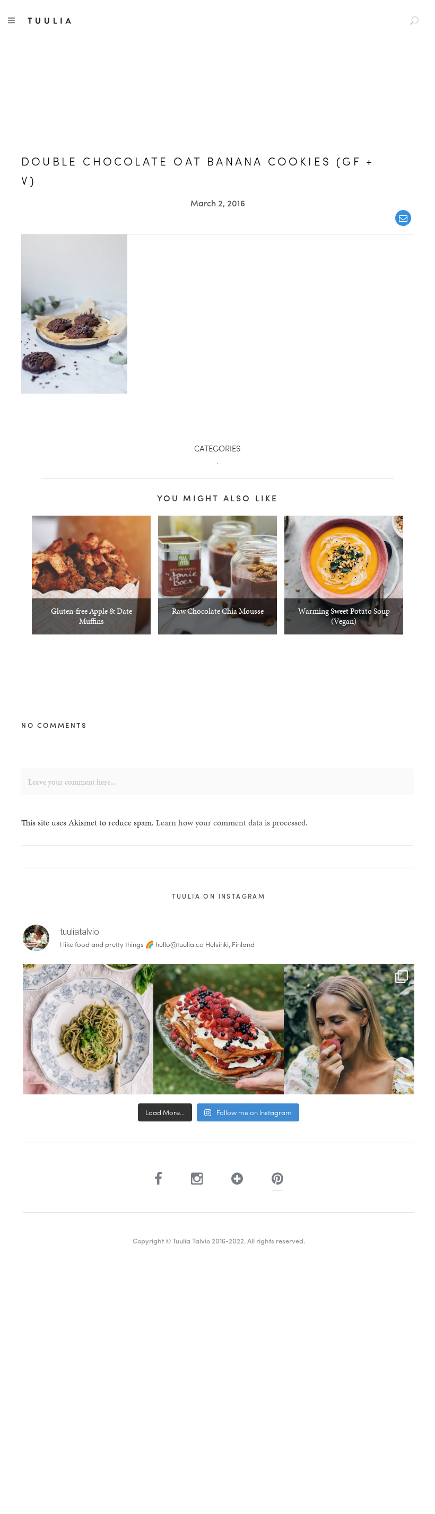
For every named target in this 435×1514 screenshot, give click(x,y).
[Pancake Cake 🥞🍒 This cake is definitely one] (218, 1029)
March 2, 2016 (217, 203)
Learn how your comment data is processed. (232, 822)
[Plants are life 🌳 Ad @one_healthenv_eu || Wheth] (349, 1029)
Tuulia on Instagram (219, 896)
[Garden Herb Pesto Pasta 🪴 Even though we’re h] (88, 1029)
